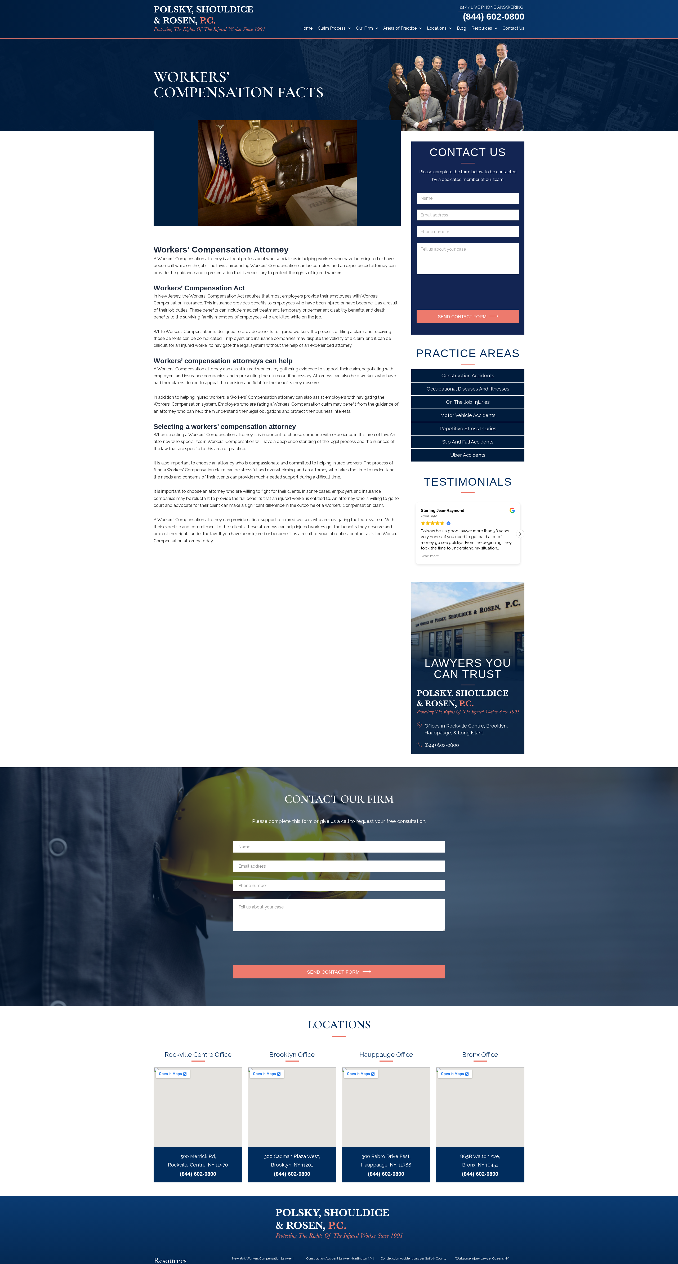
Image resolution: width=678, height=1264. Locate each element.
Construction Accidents (467, 375)
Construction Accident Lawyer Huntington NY (339, 1258)
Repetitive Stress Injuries (468, 428)
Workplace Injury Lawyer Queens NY (482, 1258)
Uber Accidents (467, 455)
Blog (461, 28)
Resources (481, 28)
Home (306, 28)
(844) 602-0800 (493, 16)
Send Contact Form (462, 316)
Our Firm (364, 28)
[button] (520, 534)
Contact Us (513, 28)
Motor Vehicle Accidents (468, 415)
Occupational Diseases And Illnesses (468, 389)
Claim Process (332, 28)
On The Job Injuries (468, 402)
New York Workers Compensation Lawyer (262, 1258)
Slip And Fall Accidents (467, 442)
